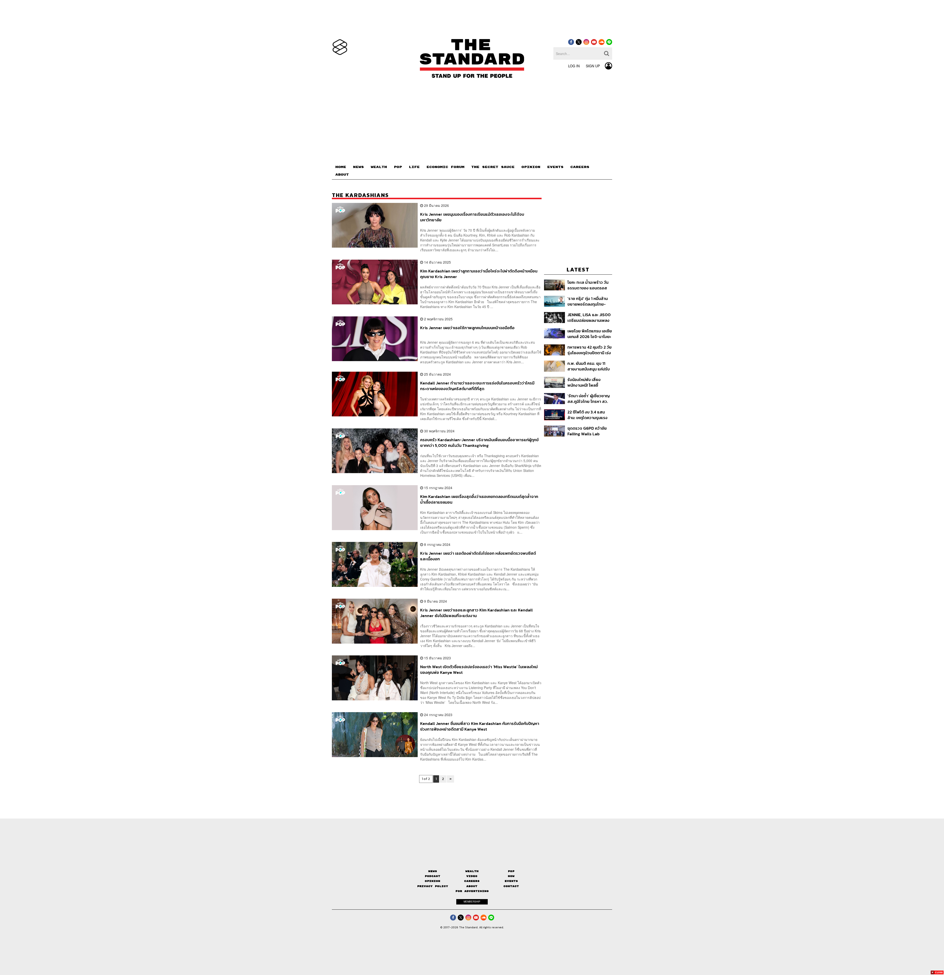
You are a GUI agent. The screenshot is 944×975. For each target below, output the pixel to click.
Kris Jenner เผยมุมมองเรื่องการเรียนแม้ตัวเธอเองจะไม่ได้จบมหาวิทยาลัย (472, 217)
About (471, 886)
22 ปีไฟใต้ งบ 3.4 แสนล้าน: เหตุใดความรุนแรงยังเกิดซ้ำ (587, 414)
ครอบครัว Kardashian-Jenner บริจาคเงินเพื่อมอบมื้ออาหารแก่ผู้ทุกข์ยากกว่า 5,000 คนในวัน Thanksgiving (479, 442)
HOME (340, 167)
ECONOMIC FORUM (445, 167)
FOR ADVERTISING (472, 891)
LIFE (414, 167)
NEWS (358, 167)
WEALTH (379, 167)
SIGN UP (593, 65)
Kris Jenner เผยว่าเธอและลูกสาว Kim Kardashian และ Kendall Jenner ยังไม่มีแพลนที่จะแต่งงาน (476, 612)
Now (511, 876)
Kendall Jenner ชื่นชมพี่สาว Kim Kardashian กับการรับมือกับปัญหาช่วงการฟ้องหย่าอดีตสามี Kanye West (479, 726)
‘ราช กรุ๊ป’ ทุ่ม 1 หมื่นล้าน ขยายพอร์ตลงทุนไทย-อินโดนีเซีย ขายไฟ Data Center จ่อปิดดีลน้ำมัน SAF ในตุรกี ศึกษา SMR (587, 301)
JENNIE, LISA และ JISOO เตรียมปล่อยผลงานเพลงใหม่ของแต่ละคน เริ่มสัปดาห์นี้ (589, 317)
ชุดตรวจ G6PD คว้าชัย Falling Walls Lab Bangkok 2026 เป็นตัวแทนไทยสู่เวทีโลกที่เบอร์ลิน (587, 431)
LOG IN (574, 65)
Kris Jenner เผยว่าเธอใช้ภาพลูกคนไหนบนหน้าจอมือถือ (467, 328)
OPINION (530, 167)
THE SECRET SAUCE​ (493, 167)
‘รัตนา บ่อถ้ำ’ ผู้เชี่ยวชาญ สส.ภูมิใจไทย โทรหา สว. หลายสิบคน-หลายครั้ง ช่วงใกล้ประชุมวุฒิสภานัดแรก (589, 398)
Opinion (432, 881)
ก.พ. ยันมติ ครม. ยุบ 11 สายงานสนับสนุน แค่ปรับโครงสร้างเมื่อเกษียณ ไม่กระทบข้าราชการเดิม (588, 366)
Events (511, 881)
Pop (511, 871)
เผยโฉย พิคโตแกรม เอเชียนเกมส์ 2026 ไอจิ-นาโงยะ (589, 333)
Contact (511, 886)
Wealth (472, 871)
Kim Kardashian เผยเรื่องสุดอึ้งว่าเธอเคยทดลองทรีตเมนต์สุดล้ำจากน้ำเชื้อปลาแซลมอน (479, 499)
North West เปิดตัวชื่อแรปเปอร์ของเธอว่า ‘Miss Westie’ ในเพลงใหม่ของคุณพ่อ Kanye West (479, 669)
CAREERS (579, 167)
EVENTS (555, 167)
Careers (472, 881)
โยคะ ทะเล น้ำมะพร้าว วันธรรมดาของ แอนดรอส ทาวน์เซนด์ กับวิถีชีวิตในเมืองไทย (587, 285)
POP (398, 167)
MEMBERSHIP (472, 901)
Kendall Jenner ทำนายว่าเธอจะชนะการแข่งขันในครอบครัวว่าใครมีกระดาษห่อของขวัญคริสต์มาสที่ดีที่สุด (477, 385)
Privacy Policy (432, 886)
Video (471, 876)
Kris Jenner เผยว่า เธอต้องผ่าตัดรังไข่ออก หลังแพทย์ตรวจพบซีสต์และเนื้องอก (478, 556)
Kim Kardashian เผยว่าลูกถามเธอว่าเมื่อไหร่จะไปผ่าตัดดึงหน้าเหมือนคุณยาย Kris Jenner (478, 273)
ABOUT (342, 174)
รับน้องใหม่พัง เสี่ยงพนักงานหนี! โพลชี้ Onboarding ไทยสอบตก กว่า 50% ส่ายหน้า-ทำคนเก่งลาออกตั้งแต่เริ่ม (589, 382)
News (432, 871)
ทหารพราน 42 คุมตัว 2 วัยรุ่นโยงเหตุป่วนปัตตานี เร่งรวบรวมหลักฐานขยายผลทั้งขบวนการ (589, 349)
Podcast (432, 876)
